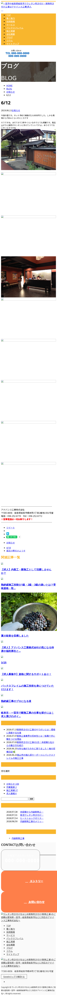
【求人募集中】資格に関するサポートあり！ (26, 674)
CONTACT (10, 59)
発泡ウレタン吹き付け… (31, 815)
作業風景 (11, 787)
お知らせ (16, 110)
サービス (10, 24)
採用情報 (10, 21)
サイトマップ (12, 43)
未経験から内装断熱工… (31, 811)
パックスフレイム (14, 27)
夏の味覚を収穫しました (15, 635)
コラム (9, 40)
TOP (8, 15)
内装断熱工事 (18, 838)
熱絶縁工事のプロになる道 (16, 701)
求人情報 (11, 793)
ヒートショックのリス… (31, 818)
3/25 (3, 662)
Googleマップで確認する (14, 976)
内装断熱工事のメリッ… (31, 821)
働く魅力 (10, 18)
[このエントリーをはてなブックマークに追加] (7, 534)
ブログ (9, 37)
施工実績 (10, 31)
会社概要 (10, 34)
